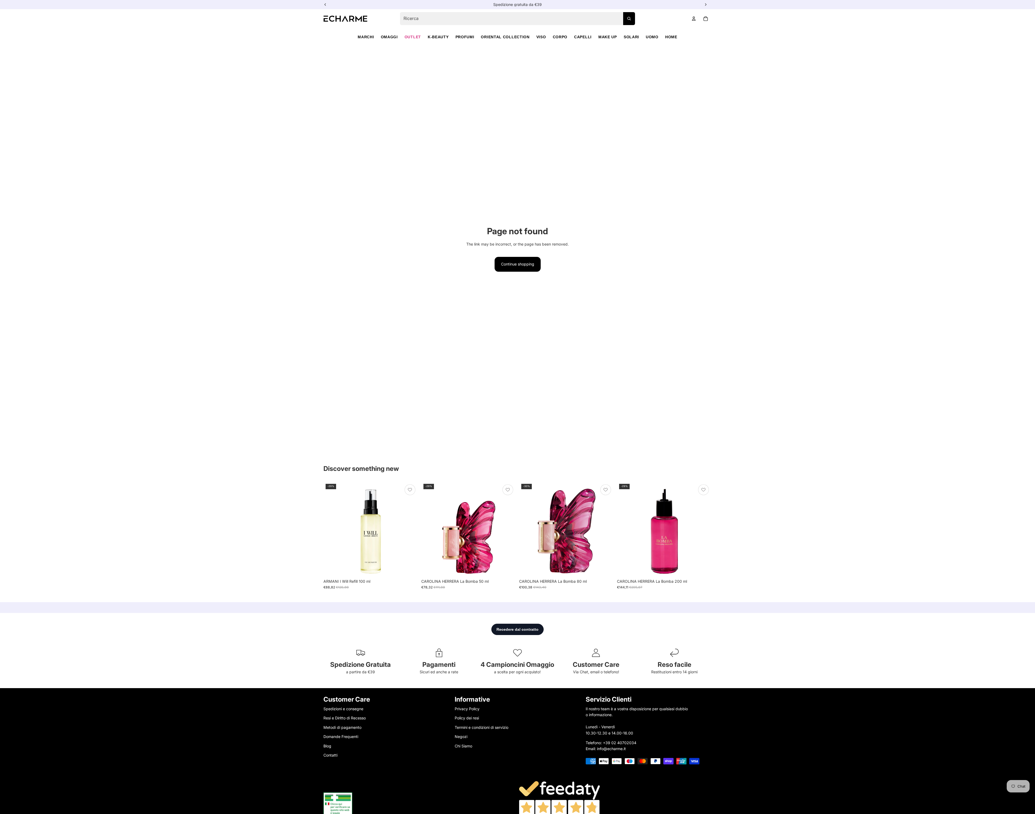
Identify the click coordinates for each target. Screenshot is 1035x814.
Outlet (413, 37)
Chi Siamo (463, 745)
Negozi (461, 736)
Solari (631, 37)
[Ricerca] (629, 18)
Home (671, 37)
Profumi (465, 37)
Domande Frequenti (340, 736)
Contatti (330, 755)
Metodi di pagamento (342, 727)
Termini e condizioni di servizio (481, 727)
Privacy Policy (467, 708)
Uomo (652, 37)
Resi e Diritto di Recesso (344, 718)
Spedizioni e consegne (343, 708)
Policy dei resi (467, 718)
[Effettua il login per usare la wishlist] (410, 489)
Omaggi (389, 37)
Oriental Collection (505, 37)
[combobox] (517, 18)
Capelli (583, 37)
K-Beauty (438, 37)
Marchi (366, 37)
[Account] (694, 19)
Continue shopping (517, 264)
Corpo (560, 37)
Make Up (607, 37)
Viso (541, 37)
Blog (327, 745)
